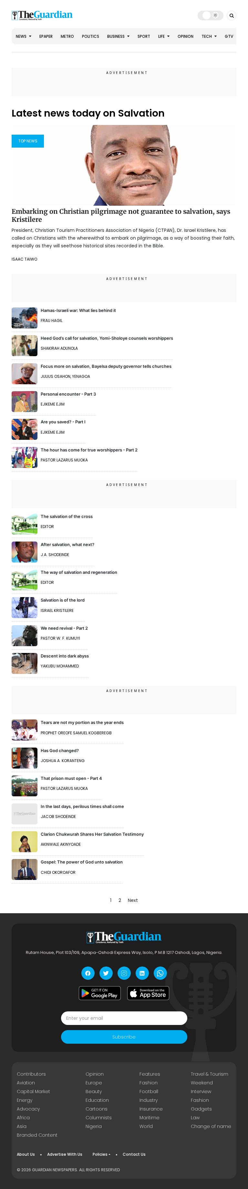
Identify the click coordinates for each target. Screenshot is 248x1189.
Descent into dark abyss (65, 655)
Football (149, 1091)
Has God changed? (60, 750)
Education (97, 1100)
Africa (23, 1117)
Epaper (46, 36)
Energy (24, 1100)
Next (133, 900)
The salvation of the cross (67, 516)
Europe (94, 1083)
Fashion (149, 1083)
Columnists (99, 1117)
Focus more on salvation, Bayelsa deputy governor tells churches (106, 366)
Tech (207, 36)
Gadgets (201, 1109)
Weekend (202, 1083)
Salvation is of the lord (63, 600)
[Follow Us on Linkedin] (142, 973)
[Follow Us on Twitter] (106, 973)
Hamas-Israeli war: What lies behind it (78, 310)
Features (150, 1074)
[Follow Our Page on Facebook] (88, 973)
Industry (149, 1100)
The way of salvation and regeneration (79, 572)
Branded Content (37, 1135)
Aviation (26, 1083)
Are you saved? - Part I (63, 421)
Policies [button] (100, 1154)
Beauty (94, 1091)
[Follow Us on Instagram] (124, 973)
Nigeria (94, 1126)
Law (195, 1117)
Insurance (151, 1109)
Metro (67, 36)
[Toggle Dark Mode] (210, 15)
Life (162, 36)
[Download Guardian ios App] (148, 993)
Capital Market (33, 1091)
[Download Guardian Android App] (100, 993)
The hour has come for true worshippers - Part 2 (89, 449)
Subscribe (124, 1037)
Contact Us (134, 1154)
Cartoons (97, 1109)
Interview (201, 1091)
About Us (26, 1154)
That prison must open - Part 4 (71, 778)
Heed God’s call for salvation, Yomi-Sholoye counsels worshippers (107, 338)
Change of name (211, 1126)
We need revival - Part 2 (64, 628)
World (146, 1126)
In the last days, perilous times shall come (82, 806)
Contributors (31, 1074)
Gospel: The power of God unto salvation (82, 861)
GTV (229, 36)
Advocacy (28, 1109)
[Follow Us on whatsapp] (160, 973)
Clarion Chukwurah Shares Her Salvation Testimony (92, 834)
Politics (90, 36)
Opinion (185, 36)
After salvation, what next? (67, 544)
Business (116, 36)
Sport (144, 36)
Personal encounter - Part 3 (68, 394)
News (21, 36)
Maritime (150, 1117)
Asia (21, 1126)
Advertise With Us (64, 1154)
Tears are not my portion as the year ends (82, 722)
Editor (47, 526)
